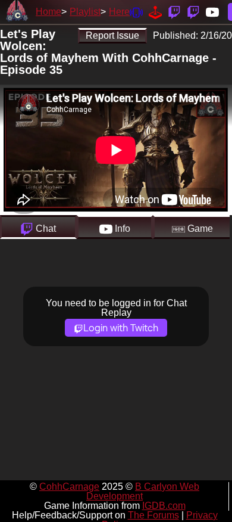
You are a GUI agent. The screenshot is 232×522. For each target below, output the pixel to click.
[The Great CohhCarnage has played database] (155, 12)
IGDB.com (164, 506)
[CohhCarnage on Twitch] (174, 12)
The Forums (153, 515)
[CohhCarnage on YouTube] (212, 12)
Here (119, 12)
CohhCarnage (69, 486)
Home (48, 12)
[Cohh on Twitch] (193, 12)
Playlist (85, 12)
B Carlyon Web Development (142, 491)
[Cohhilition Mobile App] (136, 12)
